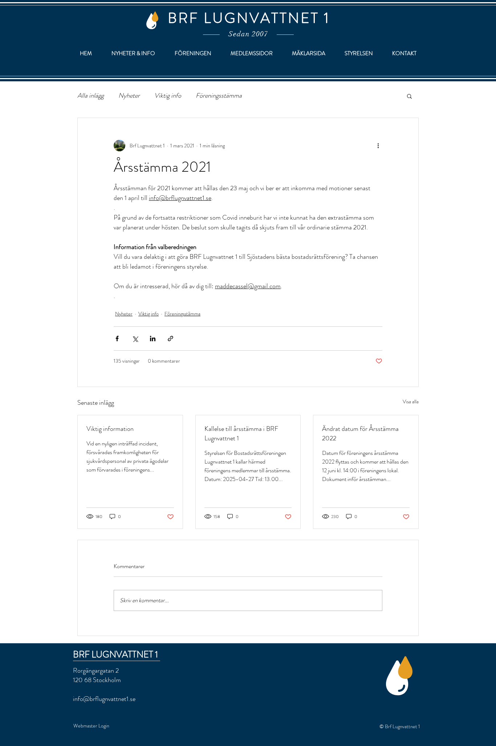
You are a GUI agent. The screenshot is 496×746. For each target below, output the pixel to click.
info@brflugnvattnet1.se (104, 699)
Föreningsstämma (219, 95)
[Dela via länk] (170, 338)
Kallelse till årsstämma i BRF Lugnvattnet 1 (241, 433)
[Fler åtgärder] (378, 145)
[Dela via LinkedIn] (152, 338)
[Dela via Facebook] (117, 338)
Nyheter (129, 95)
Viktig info (167, 95)
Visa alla (411, 401)
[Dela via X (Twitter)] (134, 338)
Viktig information (110, 428)
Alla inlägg (90, 95)
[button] (409, 96)
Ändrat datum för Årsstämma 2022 (360, 433)
